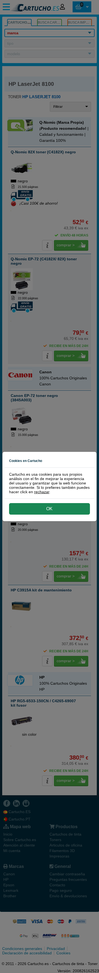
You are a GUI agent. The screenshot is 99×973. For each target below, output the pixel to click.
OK (49, 508)
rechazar (41, 492)
